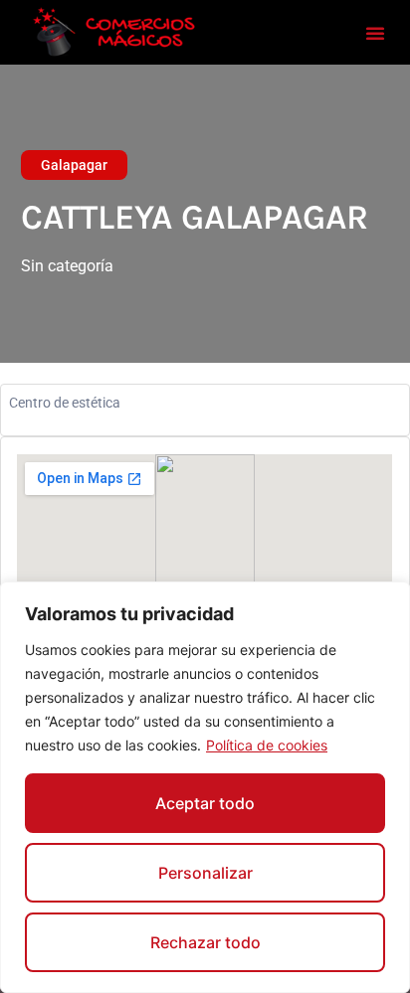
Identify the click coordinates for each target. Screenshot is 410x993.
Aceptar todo (205, 803)
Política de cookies (266, 745)
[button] (375, 33)
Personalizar (205, 873)
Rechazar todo (205, 942)
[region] (205, 787)
